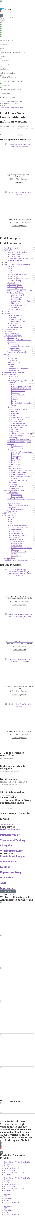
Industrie (10, 444)
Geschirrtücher (16, 299)
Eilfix (9, 356)
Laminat (14, 397)
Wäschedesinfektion (14, 328)
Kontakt (5, 866)
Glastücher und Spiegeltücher (21, 301)
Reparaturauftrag (10, 872)
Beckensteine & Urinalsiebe (17, 252)
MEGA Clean (12, 360)
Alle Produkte (9, 1174)
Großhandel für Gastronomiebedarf (18, 422)
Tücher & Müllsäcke (11, 515)
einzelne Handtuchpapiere (20, 346)
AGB (3, 882)
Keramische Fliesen (18, 391)
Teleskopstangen (13, 538)
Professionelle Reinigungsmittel (15, 372)
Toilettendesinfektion (14, 325)
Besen (6, 262)
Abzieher (10, 266)
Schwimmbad (12, 482)
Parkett (13, 401)
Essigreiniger (15, 413)
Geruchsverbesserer (14, 256)
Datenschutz (7, 877)
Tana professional (13, 370)
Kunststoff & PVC (18, 395)
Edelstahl (14, 458)
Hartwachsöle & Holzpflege (21, 389)
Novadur (10, 364)
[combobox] (8, 18)
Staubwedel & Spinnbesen (16, 289)
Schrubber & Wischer (15, 287)
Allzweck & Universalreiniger (21, 452)
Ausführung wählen (19, 226)
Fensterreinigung (13, 493)
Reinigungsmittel (10, 374)
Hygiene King (12, 358)
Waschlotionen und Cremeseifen (11, 108)
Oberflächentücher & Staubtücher (18, 306)
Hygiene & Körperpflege (13, 336)
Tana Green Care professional (17, 368)
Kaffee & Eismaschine (19, 425)
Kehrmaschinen (13, 501)
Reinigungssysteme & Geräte (14, 491)
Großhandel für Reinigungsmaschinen (21, 499)
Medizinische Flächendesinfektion (18, 320)
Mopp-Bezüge (12, 277)
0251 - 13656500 (6, 808)
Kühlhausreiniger (17, 427)
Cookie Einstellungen (12, 856)
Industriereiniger (17, 446)
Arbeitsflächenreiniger (19, 409)
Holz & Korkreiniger (11, 334)
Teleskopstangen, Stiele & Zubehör (20, 291)
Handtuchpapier (13, 344)
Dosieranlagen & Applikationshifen (20, 381)
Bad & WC (8, 250)
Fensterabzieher (16, 495)
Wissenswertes (8, 861)
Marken (6, 354)
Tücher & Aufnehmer (15, 293)
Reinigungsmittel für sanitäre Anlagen (20, 258)
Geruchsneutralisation (15, 254)
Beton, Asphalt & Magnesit (21, 387)
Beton (13, 385)
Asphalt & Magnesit (11, 248)
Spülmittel (15, 432)
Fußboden (11, 383)
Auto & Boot (12, 379)
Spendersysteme (13, 348)
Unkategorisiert (9, 558)
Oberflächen (11, 450)
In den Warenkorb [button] (19, 650)
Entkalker (14, 411)
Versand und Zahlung (12, 840)
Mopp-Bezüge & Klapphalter (17, 279)
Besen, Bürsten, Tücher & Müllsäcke (17, 264)
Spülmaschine (16, 429)
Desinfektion (8, 313)
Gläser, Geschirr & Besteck (20, 417)
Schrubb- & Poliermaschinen (17, 505)
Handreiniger (12, 338)
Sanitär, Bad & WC (14, 468)
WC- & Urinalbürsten (15, 260)
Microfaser (15, 303)
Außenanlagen (12, 376)
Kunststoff (15, 462)
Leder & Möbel (16, 464)
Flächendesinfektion (14, 315)
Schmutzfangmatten (14, 285)
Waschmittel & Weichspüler (17, 352)
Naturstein (14, 399)
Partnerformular (10, 834)
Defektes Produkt (10, 829)
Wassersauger (12, 511)
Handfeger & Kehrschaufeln (17, 275)
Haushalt (14, 317)
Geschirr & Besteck (11, 330)
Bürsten (10, 270)
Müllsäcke (11, 283)
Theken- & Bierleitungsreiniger (22, 434)
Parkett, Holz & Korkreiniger (21, 403)
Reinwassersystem (13, 503)
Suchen (20, 134)
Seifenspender (16, 350)
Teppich (14, 405)
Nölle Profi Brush (13, 362)
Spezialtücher (16, 309)
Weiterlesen (19, 182)
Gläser (13, 415)
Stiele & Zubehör (11, 104)
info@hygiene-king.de (7, 824)
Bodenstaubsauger (17, 509)
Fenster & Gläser (17, 460)
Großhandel (8, 332)
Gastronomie (12, 407)
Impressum (6, 888)
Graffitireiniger (12, 438)
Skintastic (10, 366)
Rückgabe (6, 845)
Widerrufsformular (11, 850)
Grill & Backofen (17, 419)
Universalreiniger (17, 436)
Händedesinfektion (14, 323)
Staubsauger (11, 507)
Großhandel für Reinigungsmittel (19, 442)
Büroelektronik (16, 456)
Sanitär (9, 466)
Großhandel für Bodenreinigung (19, 440)
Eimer (9, 272)
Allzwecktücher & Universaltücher (17, 296)
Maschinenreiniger (17, 448)
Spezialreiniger (12, 485)
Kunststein (15, 393)
